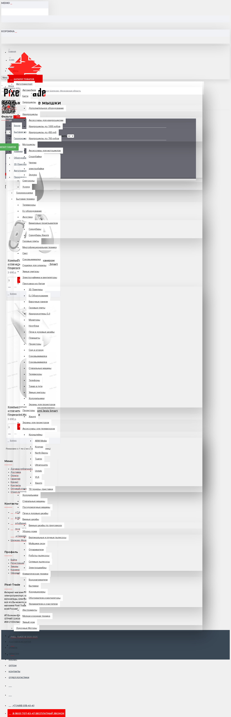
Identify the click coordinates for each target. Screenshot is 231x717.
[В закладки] (10, 286)
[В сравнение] (16, 286)
